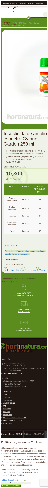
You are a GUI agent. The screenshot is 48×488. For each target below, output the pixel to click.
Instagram (8, 400)
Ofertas (6, 412)
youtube (7, 397)
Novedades (7, 415)
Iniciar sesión (9, 7)
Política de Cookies (16, 475)
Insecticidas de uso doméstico (17, 254)
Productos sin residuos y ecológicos (31, 251)
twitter (7, 394)
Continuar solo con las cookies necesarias (16, 483)
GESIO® (19, 434)
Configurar (21, 480)
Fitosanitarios (10, 251)
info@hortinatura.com (13, 373)
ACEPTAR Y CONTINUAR (11, 486)
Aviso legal (7, 423)
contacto (7, 409)
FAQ (4, 406)
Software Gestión (8, 434)
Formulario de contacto (24, 294)
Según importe (24, 310)
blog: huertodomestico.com (14, 418)
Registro (4, 7)
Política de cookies (9, 480)
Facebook (7, 391)
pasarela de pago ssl (24, 329)
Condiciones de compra (12, 421)
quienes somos (9, 403)
